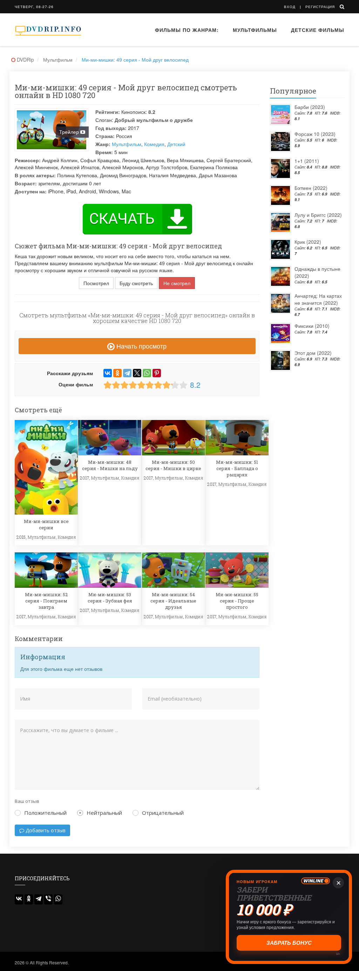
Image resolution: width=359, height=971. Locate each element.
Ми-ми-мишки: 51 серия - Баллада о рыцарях (237, 468)
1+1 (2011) (306, 160)
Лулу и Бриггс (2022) (318, 214)
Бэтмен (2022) (310, 187)
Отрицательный (163, 812)
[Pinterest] (157, 373)
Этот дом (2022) (313, 352)
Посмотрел (96, 283)
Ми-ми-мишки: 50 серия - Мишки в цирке (173, 465)
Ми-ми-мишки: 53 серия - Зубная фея (110, 597)
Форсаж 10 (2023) (315, 133)
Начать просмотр (141, 345)
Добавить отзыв (45, 830)
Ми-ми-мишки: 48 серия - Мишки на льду (110, 465)
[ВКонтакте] (107, 373)
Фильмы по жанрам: (187, 29)
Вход (290, 6)
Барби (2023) (309, 106)
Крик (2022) (307, 241)
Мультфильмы (255, 29)
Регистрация (320, 6)
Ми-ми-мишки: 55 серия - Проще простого (237, 600)
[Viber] (48, 899)
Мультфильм (126, 143)
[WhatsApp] (147, 373)
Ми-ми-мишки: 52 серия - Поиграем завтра (46, 600)
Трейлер (69, 131)
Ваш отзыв (27, 801)
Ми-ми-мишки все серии (46, 524)
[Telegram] (127, 373)
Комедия (154, 143)
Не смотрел (176, 283)
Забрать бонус (289, 943)
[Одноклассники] (117, 373)
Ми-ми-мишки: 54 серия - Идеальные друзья (173, 600)
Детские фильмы (317, 29)
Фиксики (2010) (312, 325)
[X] (137, 373)
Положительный (45, 812)
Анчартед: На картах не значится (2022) (318, 299)
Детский (176, 143)
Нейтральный (104, 812)
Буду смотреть (136, 283)
